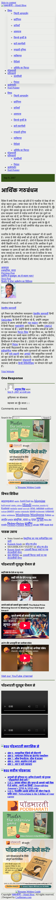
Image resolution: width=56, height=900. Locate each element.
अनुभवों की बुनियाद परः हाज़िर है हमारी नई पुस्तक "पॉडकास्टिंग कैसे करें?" (29, 778)
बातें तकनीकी (19, 43)
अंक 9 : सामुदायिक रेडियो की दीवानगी (24, 753)
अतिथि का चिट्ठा (21, 67)
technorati (40, 511)
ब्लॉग (28, 523)
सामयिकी (18, 76)
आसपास (17, 31)
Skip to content (8, 2)
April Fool (25, 501)
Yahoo (48, 515)
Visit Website (7, 371)
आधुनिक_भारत (21, 519)
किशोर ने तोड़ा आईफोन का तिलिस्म (16, 281)
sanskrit (18, 511)
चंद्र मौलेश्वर (13, 555)
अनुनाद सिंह (20, 389)
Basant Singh (14, 549)
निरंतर (16, 82)
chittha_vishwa (16, 505)
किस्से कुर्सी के (20, 37)
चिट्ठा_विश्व (47, 520)
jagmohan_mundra (39, 505)
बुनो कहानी (14, 353)
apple (16, 501)
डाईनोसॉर (11, 85)
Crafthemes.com (23, 897)
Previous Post (8, 273)
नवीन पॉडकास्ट (20, 771)
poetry (10, 511)
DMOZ (48, 325)
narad (20, 508)
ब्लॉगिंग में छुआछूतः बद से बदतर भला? (17, 276)
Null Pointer (13, 87)
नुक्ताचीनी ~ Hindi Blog (23, 894)
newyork (26, 508)
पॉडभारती (11, 70)
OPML (33, 508)
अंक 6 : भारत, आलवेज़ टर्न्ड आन (21, 761)
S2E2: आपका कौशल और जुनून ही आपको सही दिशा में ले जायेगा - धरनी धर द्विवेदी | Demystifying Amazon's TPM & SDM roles (30, 785)
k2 (47, 505)
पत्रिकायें (11, 73)
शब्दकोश (46, 525)
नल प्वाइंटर (33, 322)
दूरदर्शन (4, 525)
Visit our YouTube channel (17, 676)
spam (32, 511)
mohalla (13, 508)
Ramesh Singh (14, 544)
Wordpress (23, 514)
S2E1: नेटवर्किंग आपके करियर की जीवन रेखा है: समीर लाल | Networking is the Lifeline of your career (30, 794)
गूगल (33, 519)
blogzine (39, 500)
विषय (9, 10)
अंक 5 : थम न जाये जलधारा (19, 764)
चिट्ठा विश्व (23, 332)
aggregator (7, 500)
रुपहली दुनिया (20, 49)
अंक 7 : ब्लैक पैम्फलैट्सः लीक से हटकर (25, 758)
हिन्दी (51, 525)
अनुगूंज (27, 353)
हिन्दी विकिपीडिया (26, 363)
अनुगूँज (4, 519)
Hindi (26, 505)
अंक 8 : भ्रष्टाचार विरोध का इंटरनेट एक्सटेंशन (27, 755)
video (3, 515)
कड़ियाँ (17, 25)
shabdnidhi (25, 511)
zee (53, 515)
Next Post (6, 278)
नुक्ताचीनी (19, 325)
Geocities (6, 319)
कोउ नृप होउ (31, 544)
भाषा (42, 524)
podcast (4, 511)
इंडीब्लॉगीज (6, 350)
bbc (32, 501)
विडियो (17, 61)
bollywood (5, 505)
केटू (29, 520)
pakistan (40, 508)
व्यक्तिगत (18, 55)
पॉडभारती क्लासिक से (24, 746)
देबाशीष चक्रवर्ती (40, 313)
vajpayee (49, 511)
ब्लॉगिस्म (17, 19)
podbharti (49, 508)
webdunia (11, 515)
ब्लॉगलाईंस (36, 525)
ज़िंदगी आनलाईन (21, 13)
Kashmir (5, 508)
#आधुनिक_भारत (8, 270)
